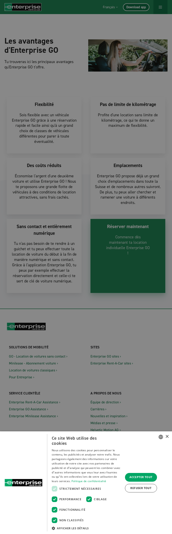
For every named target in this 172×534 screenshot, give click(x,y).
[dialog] (86, 482)
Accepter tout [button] (140, 477)
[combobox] (161, 437)
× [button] (167, 436)
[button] (86, 528)
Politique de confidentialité (88, 481)
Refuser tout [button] (140, 488)
